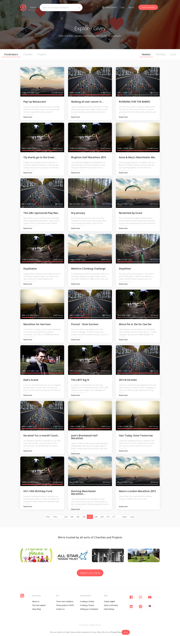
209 (101, 517)
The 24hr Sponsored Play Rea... (41, 213)
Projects (41, 54)
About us (35, 601)
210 (107, 517)
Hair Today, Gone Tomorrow (136, 435)
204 (71, 517)
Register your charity (90, 572)
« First (47, 517)
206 (83, 517)
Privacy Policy (116, 632)
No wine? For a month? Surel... (41, 435)
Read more (27, 117)
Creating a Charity (87, 601)
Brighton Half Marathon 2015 (88, 157)
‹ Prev (55, 517)
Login (122, 7)
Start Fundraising (148, 7)
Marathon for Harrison (37, 324)
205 (77, 517)
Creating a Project (87, 605)
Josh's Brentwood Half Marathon (84, 437)
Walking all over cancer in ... (87, 101)
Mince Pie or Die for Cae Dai (135, 324)
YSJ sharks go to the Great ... (39, 157)
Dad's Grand (30, 380)
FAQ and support (39, 605)
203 (65, 517)
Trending (160, 54)
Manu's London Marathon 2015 (137, 491)
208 (95, 517)
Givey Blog (36, 609)
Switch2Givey (109, 609)
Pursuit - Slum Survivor (85, 324)
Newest (146, 54)
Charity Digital (109, 601)
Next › (125, 517)
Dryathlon (125, 268)
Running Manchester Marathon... (83, 492)
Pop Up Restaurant (34, 101)
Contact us (60, 609)
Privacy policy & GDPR (65, 605)
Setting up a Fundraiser (89, 609)
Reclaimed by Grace (130, 213)
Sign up (131, 7)
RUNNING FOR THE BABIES (134, 101)
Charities (28, 54)
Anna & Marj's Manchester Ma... (137, 157)
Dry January (78, 213)
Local (173, 54)
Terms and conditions (64, 601)
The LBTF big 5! (80, 380)
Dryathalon (30, 268)
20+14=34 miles (128, 380)
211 (113, 517)
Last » (132, 517)
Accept (126, 632)
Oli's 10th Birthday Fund (37, 491)
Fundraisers (11, 54)
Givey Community (111, 605)
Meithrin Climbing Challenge (88, 268)
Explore (33, 7)
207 (89, 517)
